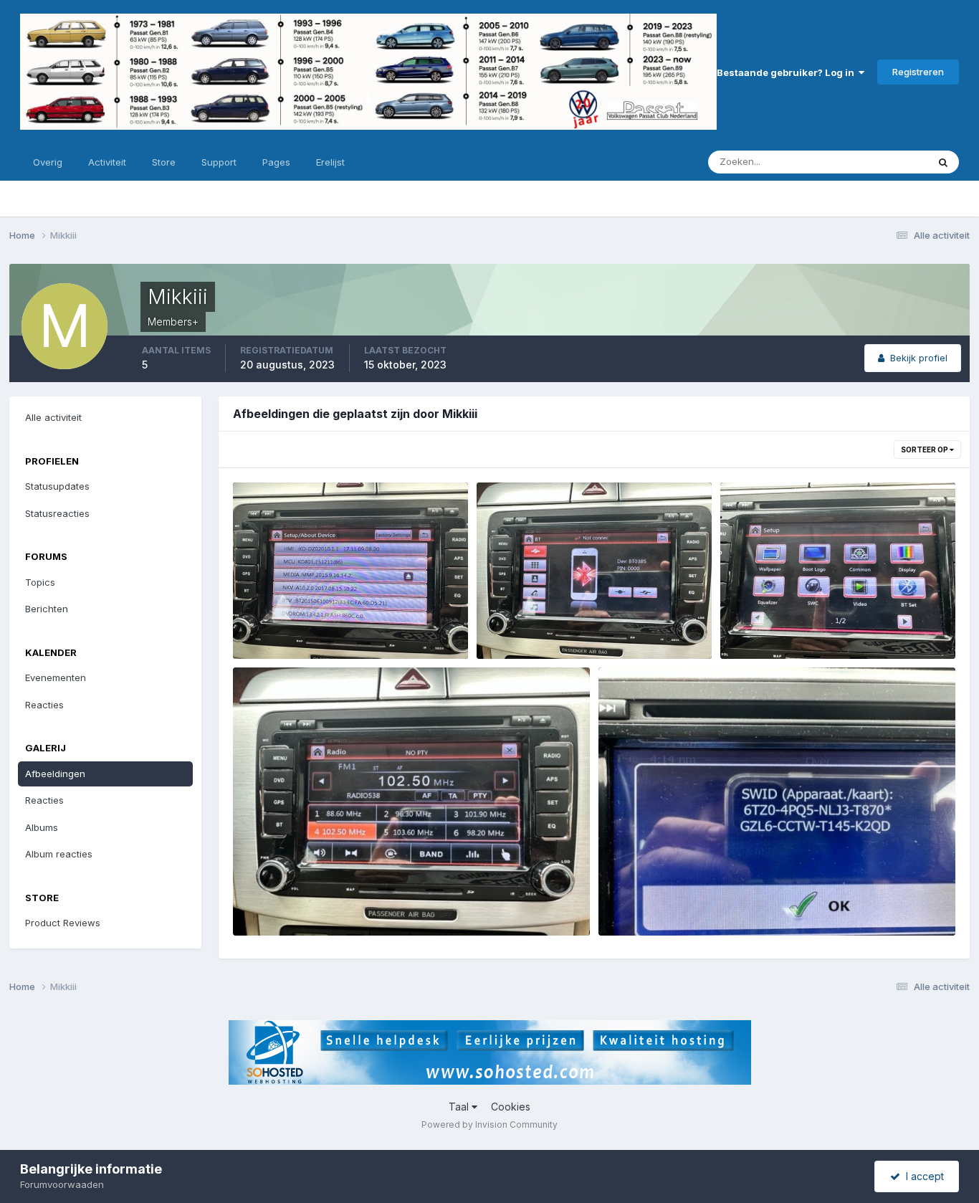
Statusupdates (877, 161)
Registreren (918, 71)
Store (164, 162)
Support (219, 162)
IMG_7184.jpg (274, 625)
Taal (460, 1106)
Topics (40, 582)
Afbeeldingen (55, 773)
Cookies (510, 1106)
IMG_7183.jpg (518, 625)
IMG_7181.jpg (273, 902)
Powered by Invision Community (489, 1124)
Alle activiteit (53, 417)
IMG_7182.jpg (761, 625)
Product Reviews (62, 922)
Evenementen (55, 677)
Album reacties (58, 854)
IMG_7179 (630, 902)
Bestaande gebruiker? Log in (788, 72)
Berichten (46, 608)
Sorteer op (925, 449)
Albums (41, 827)
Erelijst (330, 162)
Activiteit (107, 162)
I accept (922, 1176)
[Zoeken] (943, 162)
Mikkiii (282, 642)
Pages (276, 162)
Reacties (44, 704)
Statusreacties (57, 513)
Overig (47, 162)
